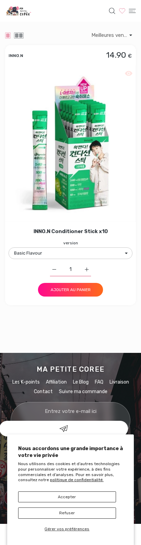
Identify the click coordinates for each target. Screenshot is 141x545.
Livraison (119, 382)
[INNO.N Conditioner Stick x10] (70, 144)
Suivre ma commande (83, 392)
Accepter (67, 496)
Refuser (67, 513)
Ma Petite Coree (70, 369)
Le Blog (81, 382)
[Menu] (132, 11)
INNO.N (16, 55)
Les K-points (26, 382)
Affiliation (56, 382)
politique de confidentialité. (77, 479)
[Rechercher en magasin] (112, 11)
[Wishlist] (122, 11)
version (70, 243)
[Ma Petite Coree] (19, 11)
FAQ (99, 382)
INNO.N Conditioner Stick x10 (71, 231)
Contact (43, 392)
